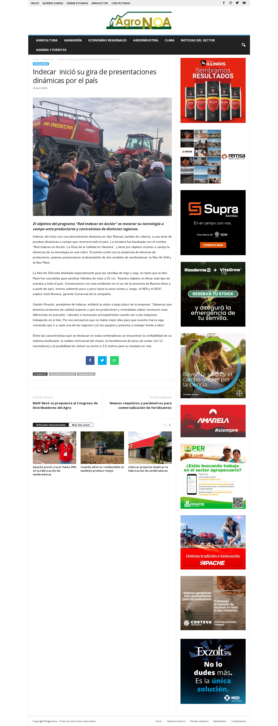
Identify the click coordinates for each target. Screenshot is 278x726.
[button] (243, 45)
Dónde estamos (77, 3)
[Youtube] (244, 3)
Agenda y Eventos (51, 50)
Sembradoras (86, 374)
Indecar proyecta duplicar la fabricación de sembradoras (148, 469)
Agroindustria (145, 40)
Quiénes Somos (52, 3)
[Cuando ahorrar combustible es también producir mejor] (102, 447)
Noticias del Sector (198, 40)
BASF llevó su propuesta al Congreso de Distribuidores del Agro (65, 405)
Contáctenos (120, 3)
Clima (169, 40)
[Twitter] (237, 3)
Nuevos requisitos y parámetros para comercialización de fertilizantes (141, 405)
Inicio (35, 3)
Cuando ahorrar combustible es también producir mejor (102, 469)
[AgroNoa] (139, 20)
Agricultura (47, 40)
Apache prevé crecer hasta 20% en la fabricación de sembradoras (54, 470)
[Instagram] (230, 3)
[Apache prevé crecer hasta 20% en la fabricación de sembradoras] (54, 447)
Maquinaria (48, 59)
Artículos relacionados (50, 424)
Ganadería (73, 40)
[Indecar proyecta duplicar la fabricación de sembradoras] (150, 447)
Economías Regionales (107, 40)
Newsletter (100, 3)
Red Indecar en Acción (62, 374)
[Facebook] (224, 3)
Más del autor (81, 424)
